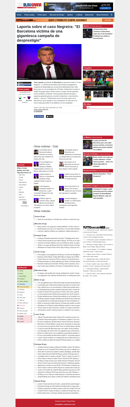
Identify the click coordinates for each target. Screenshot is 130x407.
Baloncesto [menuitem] (89, 15)
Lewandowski (22, 199)
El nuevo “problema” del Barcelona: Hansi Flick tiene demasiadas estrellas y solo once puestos (70, 322)
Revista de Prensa (90, 170)
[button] (24, 202)
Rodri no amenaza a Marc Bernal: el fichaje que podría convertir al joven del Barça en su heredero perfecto (73, 303)
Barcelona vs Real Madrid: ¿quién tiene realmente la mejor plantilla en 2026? (64, 324)
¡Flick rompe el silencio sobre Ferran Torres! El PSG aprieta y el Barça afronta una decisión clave (70, 358)
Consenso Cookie (60, 401)
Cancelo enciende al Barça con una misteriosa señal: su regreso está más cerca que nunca (68, 243)
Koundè (21, 177)
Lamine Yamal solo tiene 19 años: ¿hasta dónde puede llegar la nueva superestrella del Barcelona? (71, 384)
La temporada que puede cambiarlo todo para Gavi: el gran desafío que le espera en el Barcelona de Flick (73, 289)
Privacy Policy (71, 401)
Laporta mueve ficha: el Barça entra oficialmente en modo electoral (73, 176)
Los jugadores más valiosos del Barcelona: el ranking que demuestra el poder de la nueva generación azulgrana (75, 275)
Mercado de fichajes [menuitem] (57, 15)
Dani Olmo (22, 197)
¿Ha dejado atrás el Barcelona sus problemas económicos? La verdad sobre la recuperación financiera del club (70, 154)
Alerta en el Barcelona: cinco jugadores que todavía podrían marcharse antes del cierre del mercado (71, 333)
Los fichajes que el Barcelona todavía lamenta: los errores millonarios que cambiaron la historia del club (43, 154)
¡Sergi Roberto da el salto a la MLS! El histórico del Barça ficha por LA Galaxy (64, 377)
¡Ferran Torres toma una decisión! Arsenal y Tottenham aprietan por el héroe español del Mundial (70, 363)
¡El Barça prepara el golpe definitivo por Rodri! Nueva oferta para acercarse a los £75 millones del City (72, 298)
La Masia (86, 137)
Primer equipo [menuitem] (29, 15)
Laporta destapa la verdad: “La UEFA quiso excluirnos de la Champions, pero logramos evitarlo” (70, 203)
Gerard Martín (22, 184)
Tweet (50, 116)
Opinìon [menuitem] (70, 15)
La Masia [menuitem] (79, 15)
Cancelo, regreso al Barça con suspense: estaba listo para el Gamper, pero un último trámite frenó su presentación (76, 231)
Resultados (25, 206)
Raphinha (21, 192)
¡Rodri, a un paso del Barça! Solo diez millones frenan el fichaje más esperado (64, 245)
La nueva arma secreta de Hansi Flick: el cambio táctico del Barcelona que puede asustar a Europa (71, 326)
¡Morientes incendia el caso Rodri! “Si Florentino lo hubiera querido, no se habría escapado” (68, 365)
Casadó (21, 187)
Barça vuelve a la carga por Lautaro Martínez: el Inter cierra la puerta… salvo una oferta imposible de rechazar (75, 226)
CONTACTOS (68, 404)
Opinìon (86, 26)
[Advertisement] (57, 131)
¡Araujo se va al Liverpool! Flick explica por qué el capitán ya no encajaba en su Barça (67, 349)
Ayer (88, 107)
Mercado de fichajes (90, 154)
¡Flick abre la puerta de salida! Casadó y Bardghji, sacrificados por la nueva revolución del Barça (70, 351)
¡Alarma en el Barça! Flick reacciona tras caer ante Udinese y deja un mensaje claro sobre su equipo (71, 372)
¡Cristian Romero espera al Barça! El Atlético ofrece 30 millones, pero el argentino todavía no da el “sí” (72, 347)
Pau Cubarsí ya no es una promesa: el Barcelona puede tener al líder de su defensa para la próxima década (74, 287)
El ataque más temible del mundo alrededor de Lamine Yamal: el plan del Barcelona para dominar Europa (73, 273)
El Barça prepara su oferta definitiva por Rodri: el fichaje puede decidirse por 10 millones (67, 261)
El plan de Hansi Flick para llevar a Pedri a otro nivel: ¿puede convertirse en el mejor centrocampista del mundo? (76, 292)
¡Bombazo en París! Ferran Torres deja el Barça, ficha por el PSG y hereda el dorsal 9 (66, 247)
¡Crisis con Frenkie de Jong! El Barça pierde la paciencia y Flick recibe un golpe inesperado (69, 370)
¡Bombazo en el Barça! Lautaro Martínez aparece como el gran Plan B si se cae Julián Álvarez (69, 305)
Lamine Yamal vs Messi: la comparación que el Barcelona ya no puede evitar (63, 337)
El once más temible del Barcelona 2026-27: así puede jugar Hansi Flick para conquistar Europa (70, 335)
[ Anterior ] (25, 102)
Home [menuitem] (19, 15)
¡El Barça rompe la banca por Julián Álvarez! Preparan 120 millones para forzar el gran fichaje (69, 361)
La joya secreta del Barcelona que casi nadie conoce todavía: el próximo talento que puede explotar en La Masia (75, 328)
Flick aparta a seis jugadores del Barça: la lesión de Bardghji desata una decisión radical (67, 254)
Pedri (20, 194)
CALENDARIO (59, 404)
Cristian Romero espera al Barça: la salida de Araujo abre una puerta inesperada (65, 391)
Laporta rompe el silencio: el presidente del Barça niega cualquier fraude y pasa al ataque (44, 178)
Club (40, 107)
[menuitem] (111, 15)
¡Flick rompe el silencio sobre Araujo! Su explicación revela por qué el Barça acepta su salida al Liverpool (73, 367)
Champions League (90, 186)
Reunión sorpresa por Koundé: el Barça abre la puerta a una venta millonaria (63, 264)
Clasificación (22, 267)
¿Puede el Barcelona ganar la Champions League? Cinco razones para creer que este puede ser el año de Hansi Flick (78, 319)
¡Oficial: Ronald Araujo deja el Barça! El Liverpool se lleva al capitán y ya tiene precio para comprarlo (72, 317)
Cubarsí (21, 180)
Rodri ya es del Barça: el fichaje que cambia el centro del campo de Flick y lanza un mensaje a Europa (72, 219)
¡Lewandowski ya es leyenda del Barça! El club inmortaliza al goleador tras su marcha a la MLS (70, 301)
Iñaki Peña (22, 175)
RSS (74, 404)
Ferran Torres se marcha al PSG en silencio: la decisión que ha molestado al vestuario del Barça (69, 259)
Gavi (20, 189)
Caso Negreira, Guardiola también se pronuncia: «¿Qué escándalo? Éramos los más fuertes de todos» (44, 190)
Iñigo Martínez (23, 182)
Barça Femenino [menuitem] (102, 15)
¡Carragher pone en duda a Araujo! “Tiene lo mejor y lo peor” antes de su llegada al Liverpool (69, 356)
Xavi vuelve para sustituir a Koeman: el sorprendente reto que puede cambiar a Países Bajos (69, 266)
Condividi (40, 116)
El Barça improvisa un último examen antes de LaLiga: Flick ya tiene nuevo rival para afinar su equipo (72, 388)
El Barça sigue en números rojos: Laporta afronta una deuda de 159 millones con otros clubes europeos (44, 203)
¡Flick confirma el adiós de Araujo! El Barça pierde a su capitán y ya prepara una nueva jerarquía (70, 340)
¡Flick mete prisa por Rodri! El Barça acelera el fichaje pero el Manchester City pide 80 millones (70, 354)
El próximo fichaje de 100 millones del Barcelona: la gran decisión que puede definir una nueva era (71, 386)
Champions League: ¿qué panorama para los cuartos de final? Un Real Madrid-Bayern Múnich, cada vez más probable (103, 193)
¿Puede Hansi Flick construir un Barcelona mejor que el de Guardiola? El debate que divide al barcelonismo (103, 33)
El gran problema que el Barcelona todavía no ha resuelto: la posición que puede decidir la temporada (72, 296)
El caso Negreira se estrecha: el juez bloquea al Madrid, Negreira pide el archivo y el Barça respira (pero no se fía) (43, 166)
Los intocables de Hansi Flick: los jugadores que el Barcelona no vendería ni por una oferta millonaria (72, 331)
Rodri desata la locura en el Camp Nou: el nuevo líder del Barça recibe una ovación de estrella (69, 229)
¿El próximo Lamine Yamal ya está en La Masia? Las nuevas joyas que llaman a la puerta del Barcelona (73, 310)
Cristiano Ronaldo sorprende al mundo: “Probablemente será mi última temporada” (65, 238)
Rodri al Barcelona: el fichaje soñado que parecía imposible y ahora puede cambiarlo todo (68, 393)
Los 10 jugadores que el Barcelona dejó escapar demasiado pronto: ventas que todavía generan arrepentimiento (75, 282)
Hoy (85, 107)
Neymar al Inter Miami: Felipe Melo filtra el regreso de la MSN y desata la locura (64, 257)
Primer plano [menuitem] (42, 15)
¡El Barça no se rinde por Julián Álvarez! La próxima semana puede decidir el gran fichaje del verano (71, 374)
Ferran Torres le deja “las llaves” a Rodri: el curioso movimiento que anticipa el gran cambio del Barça (72, 308)
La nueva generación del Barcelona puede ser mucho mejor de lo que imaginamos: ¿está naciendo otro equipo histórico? (78, 294)
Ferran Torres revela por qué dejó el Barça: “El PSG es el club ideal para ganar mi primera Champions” (72, 240)
